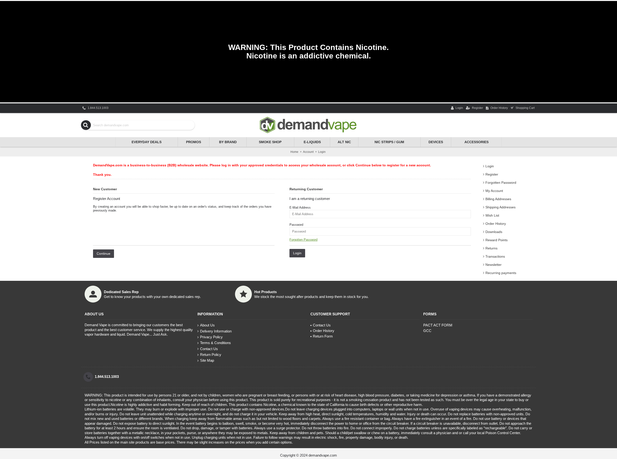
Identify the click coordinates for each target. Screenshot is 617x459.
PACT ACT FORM (437, 325)
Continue (103, 253)
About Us (207, 325)
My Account (494, 191)
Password (296, 224)
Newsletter (493, 265)
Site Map (207, 360)
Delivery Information (216, 331)
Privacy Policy (211, 337)
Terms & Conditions (215, 343)
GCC (427, 331)
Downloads (493, 232)
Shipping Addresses (500, 207)
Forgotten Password (500, 182)
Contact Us (209, 349)
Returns (491, 248)
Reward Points (496, 240)
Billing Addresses (498, 199)
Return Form (323, 336)
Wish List (492, 215)
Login (489, 166)
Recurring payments (500, 273)
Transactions (495, 256)
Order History (495, 224)
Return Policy (210, 355)
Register (491, 174)
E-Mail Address (300, 207)
